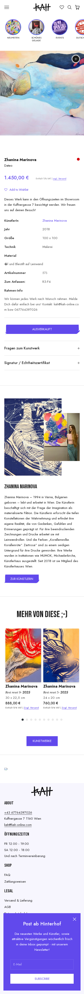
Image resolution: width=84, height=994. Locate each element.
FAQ (7, 875)
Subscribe (42, 979)
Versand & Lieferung (18, 900)
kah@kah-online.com (18, 824)
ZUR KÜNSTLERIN (21, 579)
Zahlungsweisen (15, 881)
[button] (16, 189)
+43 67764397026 (18, 812)
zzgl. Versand (59, 178)
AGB (7, 907)
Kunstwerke (42, 741)
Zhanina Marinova (20, 160)
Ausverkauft (42, 329)
